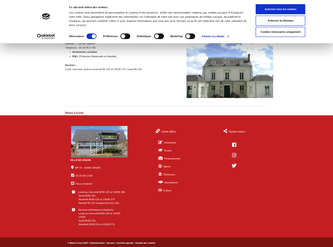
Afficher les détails (213, 36)
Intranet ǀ (111, 243)
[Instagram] (234, 155)
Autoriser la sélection (280, 20)
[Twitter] (234, 165)
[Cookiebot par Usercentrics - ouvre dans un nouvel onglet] (46, 36)
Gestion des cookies (145, 243)
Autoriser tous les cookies (280, 9)
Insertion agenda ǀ (126, 243)
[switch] (125, 36)
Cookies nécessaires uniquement (281, 31)
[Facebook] (234, 144)
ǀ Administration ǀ (97, 243)
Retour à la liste (74, 112)
